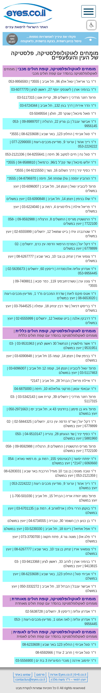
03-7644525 (22, 306)
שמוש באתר (23, 674)
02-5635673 (16, 269)
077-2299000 (21, 142)
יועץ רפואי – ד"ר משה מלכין (68, 679)
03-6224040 (30, 207)
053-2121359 (85, 476)
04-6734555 (37, 521)
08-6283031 (12, 471)
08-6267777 (25, 256)
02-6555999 (23, 232)
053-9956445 (87, 273)
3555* (35, 81)
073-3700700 (30, 537)
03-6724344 (28, 105)
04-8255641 (36, 154)
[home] (28, 16)
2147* (35, 381)
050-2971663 (18, 409)
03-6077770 (19, 89)
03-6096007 (30, 186)
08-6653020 (86, 298)
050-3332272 (29, 586)
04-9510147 (33, 434)
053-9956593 (18, 81)
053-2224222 (87, 146)
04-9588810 (26, 162)
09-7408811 (23, 281)
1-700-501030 (22, 496)
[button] (91, 25)
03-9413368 (30, 562)
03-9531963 (25, 343)
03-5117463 (88, 373)
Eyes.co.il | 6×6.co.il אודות (68, 674)
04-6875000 (23, 389)
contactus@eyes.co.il (30, 679)
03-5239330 (33, 529)
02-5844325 (23, 422)
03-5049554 (38, 114)
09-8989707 (30, 122)
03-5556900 (24, 661)
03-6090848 (36, 199)
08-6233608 (30, 134)
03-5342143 (26, 397)
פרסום (40, 674)
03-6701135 (25, 508)
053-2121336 (14, 154)
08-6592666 (44, 652)
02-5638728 (34, 611)
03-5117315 (25, 97)
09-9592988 (26, 219)
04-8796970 (27, 178)
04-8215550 (35, 170)
